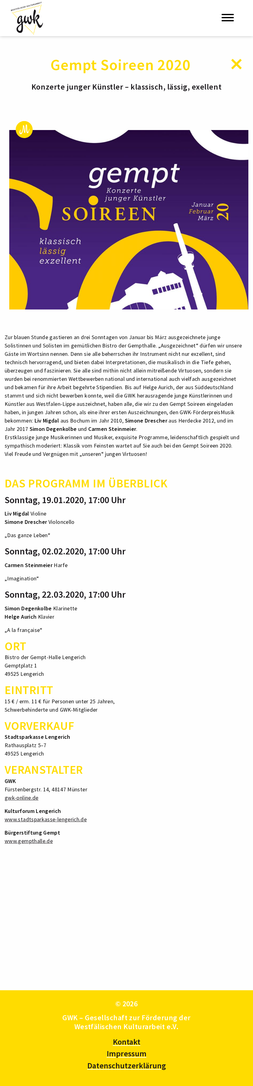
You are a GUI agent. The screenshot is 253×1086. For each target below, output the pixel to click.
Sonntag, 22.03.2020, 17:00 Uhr (65, 594)
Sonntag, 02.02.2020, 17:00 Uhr (65, 551)
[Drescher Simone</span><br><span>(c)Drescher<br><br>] (43, 920)
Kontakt (126, 1042)
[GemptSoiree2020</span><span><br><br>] (128, 219)
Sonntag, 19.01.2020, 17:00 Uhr (65, 500)
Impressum (127, 1053)
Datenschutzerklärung (126, 1065)
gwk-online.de (22, 797)
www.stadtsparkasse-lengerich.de (46, 819)
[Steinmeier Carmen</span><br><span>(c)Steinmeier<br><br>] (126, 920)
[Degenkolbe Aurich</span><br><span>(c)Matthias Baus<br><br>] (209, 920)
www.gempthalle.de (29, 840)
